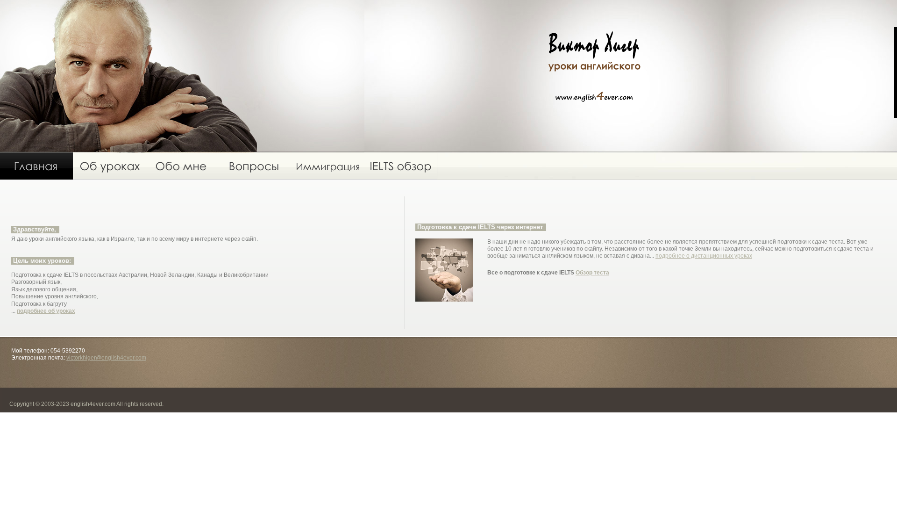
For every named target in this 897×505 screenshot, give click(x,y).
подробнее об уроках (46, 311)
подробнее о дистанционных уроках (703, 255)
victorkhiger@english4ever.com (106, 357)
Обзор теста (592, 272)
